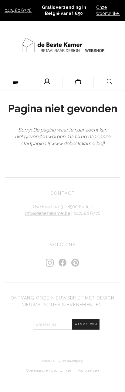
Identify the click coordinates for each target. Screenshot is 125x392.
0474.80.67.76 (18, 10)
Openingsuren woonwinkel (48, 370)
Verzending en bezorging (62, 361)
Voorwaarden (88, 370)
